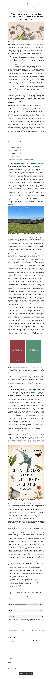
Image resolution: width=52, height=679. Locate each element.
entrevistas (15, 624)
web (11, 561)
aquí (37, 620)
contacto (39, 7)
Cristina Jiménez (16, 41)
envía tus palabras (32, 7)
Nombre (10, 658)
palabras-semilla (23, 7)
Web (9, 665)
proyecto (16, 7)
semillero (11, 7)
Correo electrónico (11, 662)
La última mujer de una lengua (37, 630)
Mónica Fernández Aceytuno (24, 624)
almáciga (26, 3)
